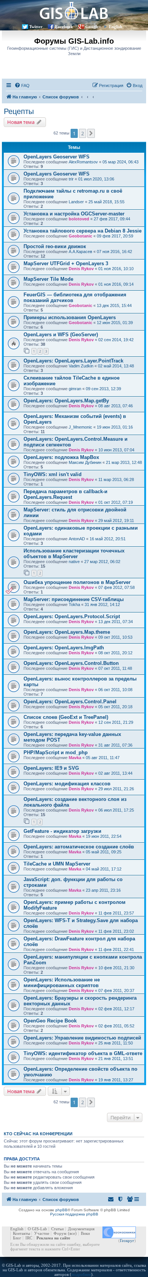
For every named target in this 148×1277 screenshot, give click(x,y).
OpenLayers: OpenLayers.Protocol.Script (72, 616)
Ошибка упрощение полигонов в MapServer (77, 582)
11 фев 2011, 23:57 (116, 913)
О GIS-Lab (37, 1228)
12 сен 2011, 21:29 (115, 722)
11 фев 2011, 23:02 (116, 931)
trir (71, 179)
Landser (76, 201)
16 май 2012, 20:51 (108, 538)
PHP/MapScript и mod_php (56, 752)
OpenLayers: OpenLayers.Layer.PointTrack (73, 361)
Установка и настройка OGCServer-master (74, 214)
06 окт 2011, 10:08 (115, 689)
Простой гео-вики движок (55, 246)
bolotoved (79, 219)
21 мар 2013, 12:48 (124, 462)
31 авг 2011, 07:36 (115, 745)
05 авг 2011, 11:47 (103, 757)
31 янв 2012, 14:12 (102, 604)
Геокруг (127, 1240)
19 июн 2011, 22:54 (103, 836)
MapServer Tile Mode (48, 279)
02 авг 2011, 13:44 (115, 773)
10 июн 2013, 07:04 (116, 450)
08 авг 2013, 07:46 (115, 406)
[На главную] (74, 10)
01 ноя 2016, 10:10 (116, 268)
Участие (41, 1233)
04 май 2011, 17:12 (103, 869)
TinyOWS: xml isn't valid (53, 474)
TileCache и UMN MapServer (57, 864)
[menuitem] (22, 85)
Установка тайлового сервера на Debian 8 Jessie (83, 231)
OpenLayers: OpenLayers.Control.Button (71, 663)
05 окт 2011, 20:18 (115, 706)
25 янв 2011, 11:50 (115, 1043)
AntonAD (77, 538)
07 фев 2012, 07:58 (116, 587)
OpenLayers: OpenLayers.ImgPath (64, 647)
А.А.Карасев (80, 251)
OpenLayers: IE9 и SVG (51, 768)
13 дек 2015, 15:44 (114, 305)
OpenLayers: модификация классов (67, 783)
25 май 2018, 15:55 (106, 201)
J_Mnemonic (80, 427)
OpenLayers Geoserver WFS (57, 157)
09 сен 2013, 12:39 (103, 388)
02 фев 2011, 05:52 (116, 1026)
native (74, 561)
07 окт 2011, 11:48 (115, 668)
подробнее (81, 1274)
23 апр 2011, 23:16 (103, 890)
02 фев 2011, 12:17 (116, 1008)
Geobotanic (80, 236)
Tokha (74, 604)
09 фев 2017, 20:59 (115, 236)
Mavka (75, 757)
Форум (60, 1233)
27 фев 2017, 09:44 (112, 219)
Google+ (93, 26)
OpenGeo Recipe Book (50, 1021)
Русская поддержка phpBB (74, 1214)
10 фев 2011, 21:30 (116, 967)
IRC (28, 1238)
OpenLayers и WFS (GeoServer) (61, 334)
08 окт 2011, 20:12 (115, 652)
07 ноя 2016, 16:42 (114, 251)
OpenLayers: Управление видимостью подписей (82, 1038)
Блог (17, 1238)
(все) (72, 1233)
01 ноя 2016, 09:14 (116, 284)
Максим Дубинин (85, 462)
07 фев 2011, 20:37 (116, 990)
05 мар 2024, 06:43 (120, 162)
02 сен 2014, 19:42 (116, 339)
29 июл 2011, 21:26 (116, 788)
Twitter (36, 26)
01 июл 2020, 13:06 (96, 179)
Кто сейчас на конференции (38, 1133)
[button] (91, 133)
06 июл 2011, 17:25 (116, 810)
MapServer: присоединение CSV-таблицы (74, 599)
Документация (81, 1228)
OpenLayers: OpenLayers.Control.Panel (70, 701)
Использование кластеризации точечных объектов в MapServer (74, 553)
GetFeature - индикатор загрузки (62, 831)
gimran (75, 388)
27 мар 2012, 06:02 (102, 561)
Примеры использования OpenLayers (70, 317)
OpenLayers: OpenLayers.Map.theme (67, 632)
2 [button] (82, 133)
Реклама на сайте (53, 1238)
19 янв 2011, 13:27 (115, 1080)
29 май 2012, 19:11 (116, 520)
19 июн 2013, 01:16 (115, 427)
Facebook (64, 26)
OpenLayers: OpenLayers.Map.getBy (66, 401)
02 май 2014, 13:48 (116, 366)
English (115, 26)
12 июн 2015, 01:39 (115, 322)
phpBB (61, 1210)
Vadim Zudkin (81, 366)
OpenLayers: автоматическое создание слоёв (79, 847)
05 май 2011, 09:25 (103, 852)
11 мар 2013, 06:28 (116, 479)
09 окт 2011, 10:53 (115, 637)
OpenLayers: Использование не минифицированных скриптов (62, 982)
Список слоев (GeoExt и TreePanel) (66, 717)
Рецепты (19, 111)
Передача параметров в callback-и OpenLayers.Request (65, 494)
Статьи (57, 1228)
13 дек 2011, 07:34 (115, 621)
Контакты (21, 1233)
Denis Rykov (81, 268)
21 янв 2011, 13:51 (115, 1058)
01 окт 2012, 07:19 (115, 502)
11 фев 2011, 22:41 (116, 949)
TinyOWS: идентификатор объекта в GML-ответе (83, 1053)
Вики (85, 1233)
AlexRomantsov (83, 162)
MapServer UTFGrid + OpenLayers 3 (66, 263)
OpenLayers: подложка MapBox (61, 457)
